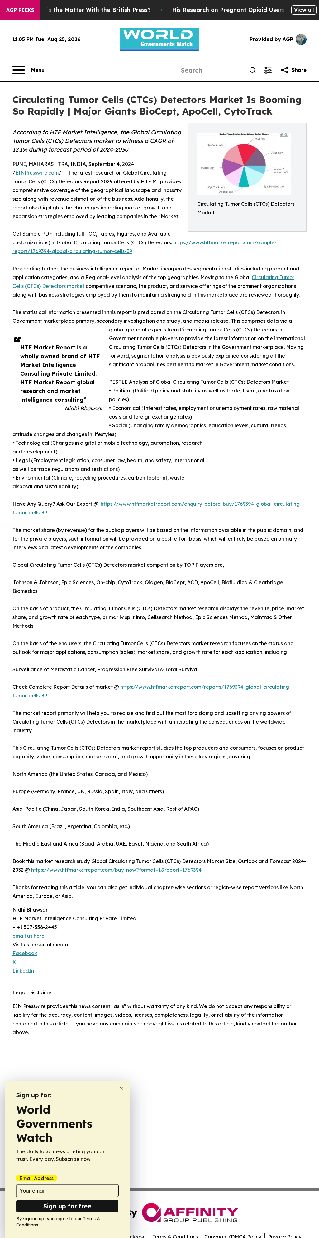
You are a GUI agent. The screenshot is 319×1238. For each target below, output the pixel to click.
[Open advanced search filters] (267, 70)
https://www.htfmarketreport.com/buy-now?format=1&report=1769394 (116, 870)
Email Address (36, 1178)
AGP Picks (20, 10)
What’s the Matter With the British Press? (91, 9)
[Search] (252, 70)
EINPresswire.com (37, 173)
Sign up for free (67, 1206)
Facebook (24, 953)
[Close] (122, 1089)
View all (304, 10)
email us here (28, 936)
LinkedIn (23, 971)
